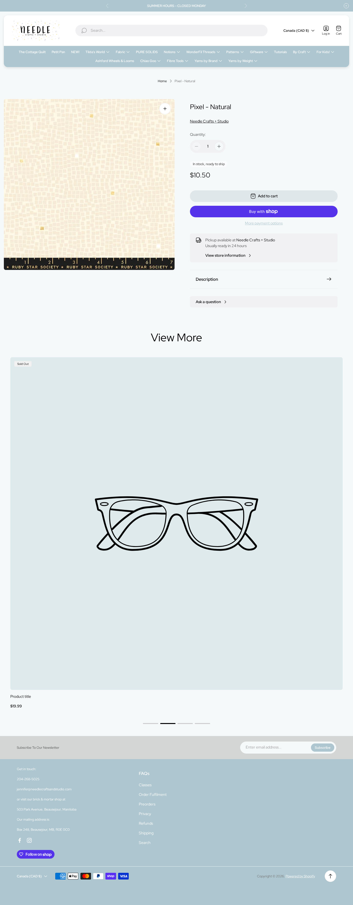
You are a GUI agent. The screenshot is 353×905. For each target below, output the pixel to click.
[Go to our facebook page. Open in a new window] (20, 840)
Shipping (146, 833)
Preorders (147, 804)
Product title (20, 696)
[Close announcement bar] (346, 6)
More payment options (264, 223)
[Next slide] (246, 6)
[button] (150, 723)
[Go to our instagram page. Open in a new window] (29, 840)
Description (207, 279)
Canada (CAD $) (296, 30)
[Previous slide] (107, 6)
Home (162, 81)
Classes (145, 784)
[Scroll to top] (330, 876)
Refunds (146, 823)
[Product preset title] (176, 523)
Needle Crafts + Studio (209, 121)
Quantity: (198, 134)
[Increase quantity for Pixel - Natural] (219, 146)
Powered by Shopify (300, 876)
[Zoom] (165, 108)
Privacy (145, 813)
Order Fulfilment (153, 794)
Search (145, 842)
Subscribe (322, 747)
